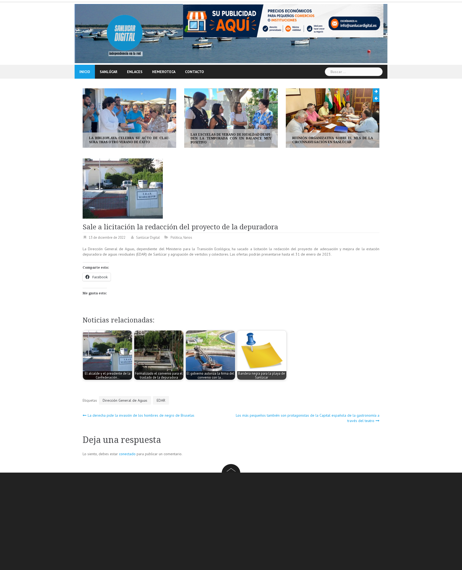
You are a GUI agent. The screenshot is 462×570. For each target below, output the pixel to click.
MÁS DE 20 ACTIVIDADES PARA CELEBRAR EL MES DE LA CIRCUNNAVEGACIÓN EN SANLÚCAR (360, 140)
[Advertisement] (243, 522)
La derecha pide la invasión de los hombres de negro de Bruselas (141, 415)
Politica (176, 237)
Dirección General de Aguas (125, 400)
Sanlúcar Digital (148, 237)
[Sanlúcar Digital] (125, 33)
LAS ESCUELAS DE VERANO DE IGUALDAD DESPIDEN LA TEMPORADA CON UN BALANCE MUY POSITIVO (157, 138)
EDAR (161, 400)
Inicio (84, 71)
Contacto (194, 71)
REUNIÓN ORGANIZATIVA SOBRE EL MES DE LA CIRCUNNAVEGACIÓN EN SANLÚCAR (258, 140)
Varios (187, 237)
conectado (127, 454)
